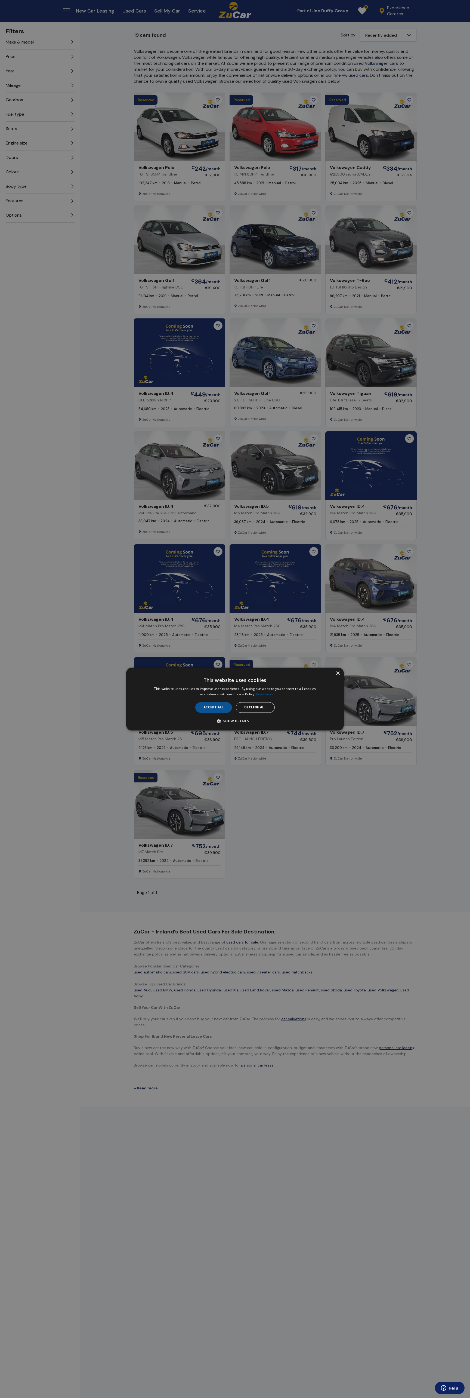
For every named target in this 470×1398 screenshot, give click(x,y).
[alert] (235, 699)
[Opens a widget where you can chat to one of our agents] (450, 1388)
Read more (265, 694)
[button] (235, 721)
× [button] (338, 673)
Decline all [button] (255, 707)
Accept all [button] (213, 707)
